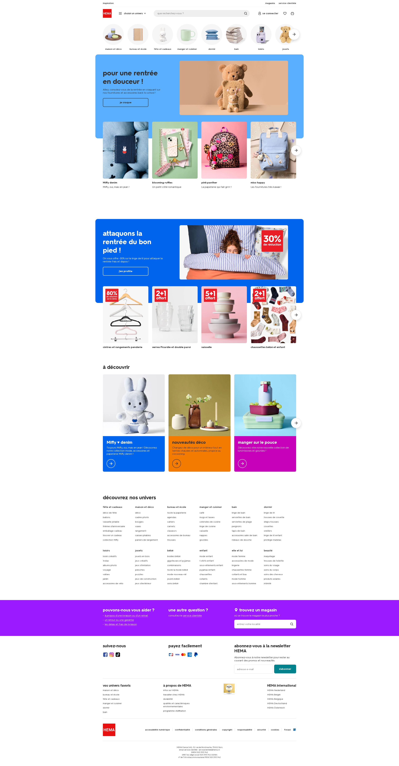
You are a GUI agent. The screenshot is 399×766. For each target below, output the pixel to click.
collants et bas (239, 574)
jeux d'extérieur (143, 583)
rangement (140, 531)
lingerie (235, 565)
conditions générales (206, 730)
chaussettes (206, 574)
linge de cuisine (208, 526)
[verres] (175, 317)
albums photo (110, 565)
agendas (171, 517)
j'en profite (199, 261)
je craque (199, 96)
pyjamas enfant (207, 570)
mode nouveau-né (176, 574)
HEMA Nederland (276, 690)
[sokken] (273, 317)
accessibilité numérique (157, 730)
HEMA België (274, 694)
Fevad (287, 730)
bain (105, 712)
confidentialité (182, 730)
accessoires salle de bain (244, 535)
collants (203, 579)
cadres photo (142, 517)
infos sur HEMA (170, 690)
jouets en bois (142, 556)
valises (106, 574)
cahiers (171, 521)
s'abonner (285, 668)
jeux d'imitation (143, 565)
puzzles (139, 574)
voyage (107, 570)
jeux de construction (145, 579)
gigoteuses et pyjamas (178, 560)
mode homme (239, 579)
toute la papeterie (176, 512)
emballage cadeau (112, 531)
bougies (139, 521)
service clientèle (192, 615)
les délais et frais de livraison (121, 624)
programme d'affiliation (174, 711)
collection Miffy (110, 540)
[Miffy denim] (125, 155)
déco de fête (110, 512)
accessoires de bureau (178, 535)
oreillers (268, 531)
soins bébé (172, 583)
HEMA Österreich (276, 707)
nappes (203, 535)
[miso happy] (273, 155)
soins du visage (271, 565)
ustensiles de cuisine (210, 521)
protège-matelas (272, 540)
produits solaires (272, 579)
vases (138, 526)
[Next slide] (296, 150)
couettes (268, 526)
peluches (139, 570)
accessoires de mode (243, 560)
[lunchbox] (265, 423)
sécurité (261, 730)
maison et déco (111, 690)
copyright (227, 730)
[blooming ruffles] (175, 155)
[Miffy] (134, 423)
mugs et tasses (207, 517)
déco (138, 512)
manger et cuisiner (112, 703)
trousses (171, 540)
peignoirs (236, 526)
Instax (106, 560)
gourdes (204, 540)
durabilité (168, 699)
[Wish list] (285, 13)
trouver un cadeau (112, 535)
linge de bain (238, 512)
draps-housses (271, 521)
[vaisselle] (224, 317)
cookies (275, 730)
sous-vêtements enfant (211, 565)
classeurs (171, 531)
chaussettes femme (242, 570)
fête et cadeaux (111, 699)
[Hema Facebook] (105, 654)
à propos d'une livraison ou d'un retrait (126, 615)
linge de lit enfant (273, 535)
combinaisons (174, 565)
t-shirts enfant (207, 560)
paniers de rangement (146, 540)
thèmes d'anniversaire (114, 526)
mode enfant (206, 556)
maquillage (269, 556)
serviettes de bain (241, 517)
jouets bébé (173, 579)
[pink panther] (224, 155)
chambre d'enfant (208, 583)
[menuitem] (108, 3)
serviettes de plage (242, 521)
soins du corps (271, 570)
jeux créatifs (141, 560)
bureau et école (111, 694)
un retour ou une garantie (119, 619)
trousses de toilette (274, 560)
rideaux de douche (242, 540)
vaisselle (204, 531)
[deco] (199, 423)
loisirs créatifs (109, 556)
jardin (105, 579)
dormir (106, 707)
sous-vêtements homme (244, 583)
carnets (171, 526)
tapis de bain (238, 531)
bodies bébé (173, 556)
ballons (106, 517)
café (202, 512)
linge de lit (269, 512)
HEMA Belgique (275, 699)
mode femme (238, 556)
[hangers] (125, 317)
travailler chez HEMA (174, 694)
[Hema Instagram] (111, 654)
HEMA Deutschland (277, 703)
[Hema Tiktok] (118, 654)
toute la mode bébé (177, 570)
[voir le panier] (292, 13)
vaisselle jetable (111, 521)
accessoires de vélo (113, 583)
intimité (267, 583)
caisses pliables (143, 535)
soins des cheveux (273, 574)
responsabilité (244, 730)
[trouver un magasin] (292, 624)
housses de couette (274, 517)
